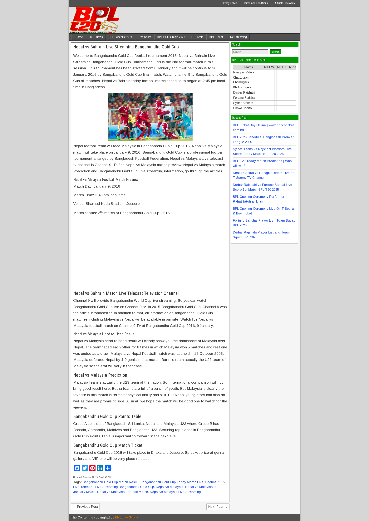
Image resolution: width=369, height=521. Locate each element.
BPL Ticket (216, 37)
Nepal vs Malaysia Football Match (122, 492)
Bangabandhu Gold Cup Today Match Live (171, 482)
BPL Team (197, 37)
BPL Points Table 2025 (171, 37)
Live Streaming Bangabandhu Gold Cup (124, 487)
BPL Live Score (126, 517)
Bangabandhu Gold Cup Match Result (111, 482)
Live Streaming (238, 37)
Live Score (144, 37)
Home (79, 37)
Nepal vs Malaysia (169, 487)
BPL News (96, 37)
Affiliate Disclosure (285, 3)
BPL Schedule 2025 (121, 37)
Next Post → (218, 507)
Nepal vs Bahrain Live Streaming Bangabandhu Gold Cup (126, 47)
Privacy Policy (229, 3)
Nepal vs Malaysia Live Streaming (175, 492)
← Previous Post (85, 507)
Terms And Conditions (256, 3)
